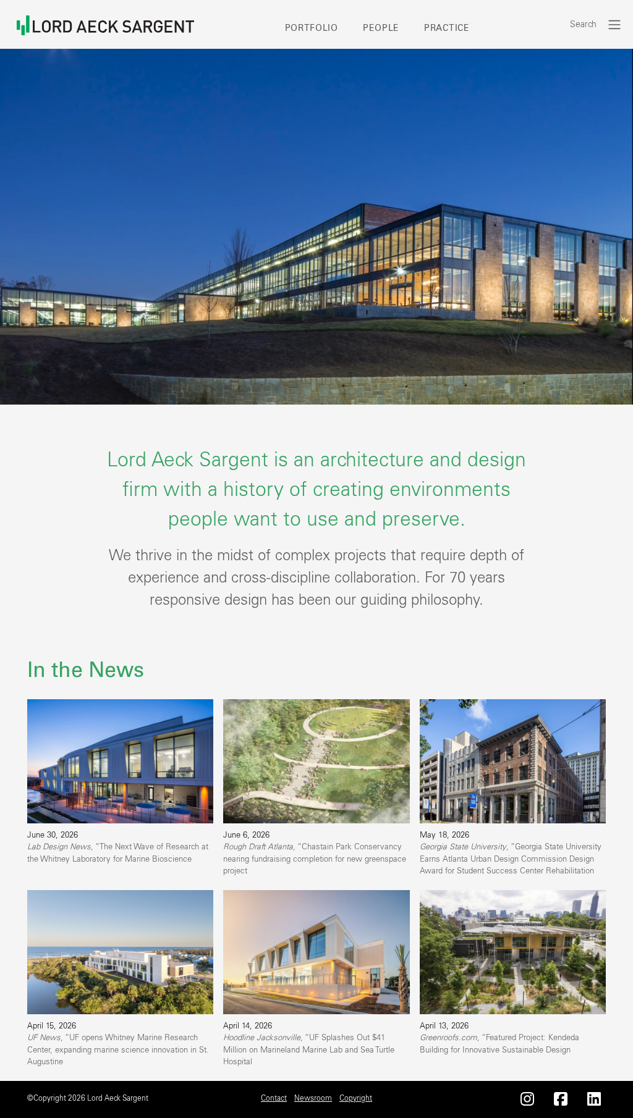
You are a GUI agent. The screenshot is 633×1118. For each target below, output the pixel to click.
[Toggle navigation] (614, 24)
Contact (274, 1098)
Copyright (355, 1098)
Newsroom (313, 1098)
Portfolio (311, 28)
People (381, 28)
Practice (447, 28)
